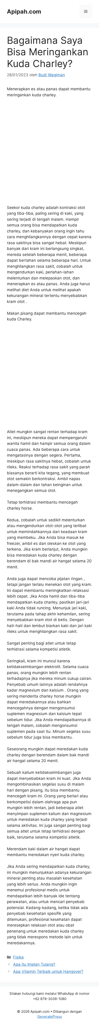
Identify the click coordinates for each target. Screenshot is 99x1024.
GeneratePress (49, 1016)
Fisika (18, 957)
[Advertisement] (49, 153)
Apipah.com (24, 11)
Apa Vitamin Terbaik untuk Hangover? (48, 971)
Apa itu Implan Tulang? (34, 964)
